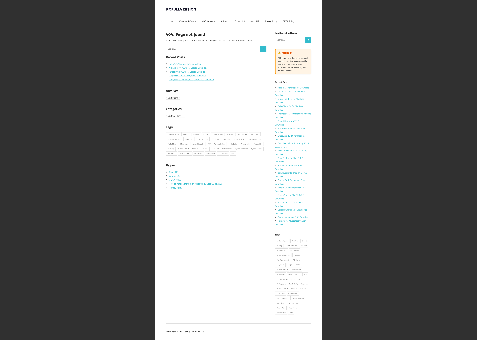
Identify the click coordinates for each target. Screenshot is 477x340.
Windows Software (187, 21)
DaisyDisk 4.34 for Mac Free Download (187, 75)
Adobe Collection (173, 134)
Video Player (210, 153)
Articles (224, 21)
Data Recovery (242, 134)
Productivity (258, 144)
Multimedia (184, 144)
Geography (226, 139)
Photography (245, 144)
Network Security (198, 144)
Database (230, 134)
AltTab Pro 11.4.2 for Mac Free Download (188, 67)
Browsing (196, 134)
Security (204, 148)
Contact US (240, 21)
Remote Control (183, 148)
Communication (217, 134)
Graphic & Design (239, 139)
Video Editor (198, 153)
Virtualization (223, 153)
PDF (209, 144)
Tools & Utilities (184, 153)
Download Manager (174, 139)
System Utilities (256, 148)
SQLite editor (227, 148)
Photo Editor (233, 144)
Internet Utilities (254, 139)
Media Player (172, 144)
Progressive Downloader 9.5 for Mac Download (191, 79)
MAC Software (208, 21)
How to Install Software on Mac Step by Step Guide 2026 (195, 183)
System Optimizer (241, 148)
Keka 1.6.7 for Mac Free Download (185, 64)
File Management (202, 139)
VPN (233, 153)
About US (254, 21)
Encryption (188, 139)
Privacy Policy (271, 21)
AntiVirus (186, 134)
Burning (206, 134)
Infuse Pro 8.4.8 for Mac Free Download (188, 71)
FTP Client (215, 139)
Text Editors (172, 153)
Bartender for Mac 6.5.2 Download (293, 217)
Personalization (219, 144)
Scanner (195, 148)
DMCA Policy (288, 21)
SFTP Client (215, 148)
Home (170, 21)
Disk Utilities (255, 134)
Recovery (171, 148)
